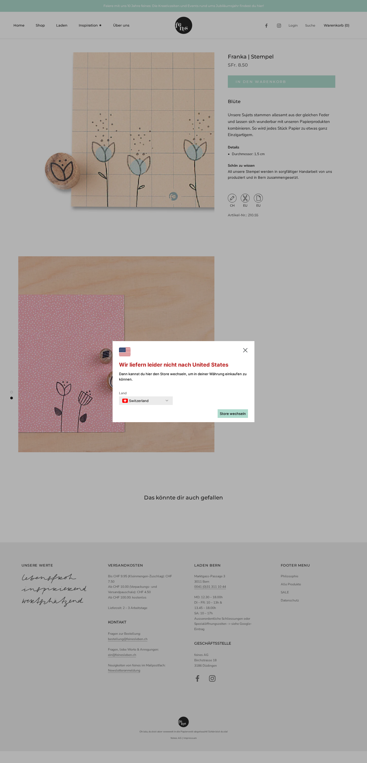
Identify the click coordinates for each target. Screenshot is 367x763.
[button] (245, 351)
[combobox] (135, 400)
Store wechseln (233, 413)
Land (123, 393)
